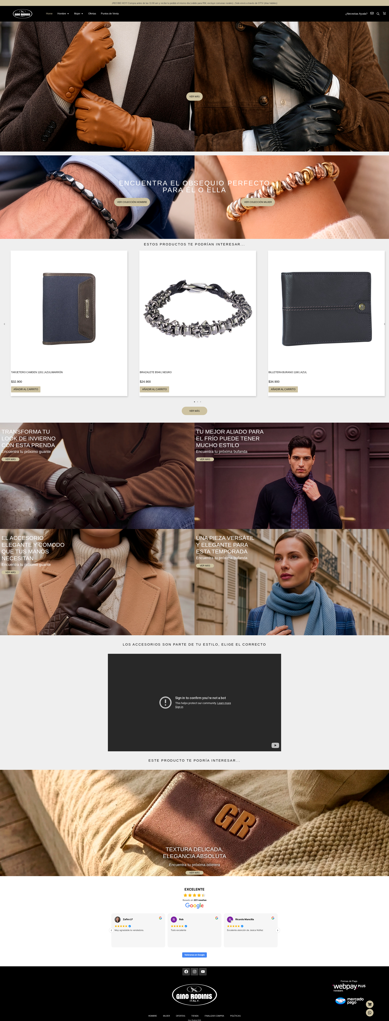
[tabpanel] (69, 323)
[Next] (277, 930)
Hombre (152, 1016)
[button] (4, 324)
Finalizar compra (214, 1016)
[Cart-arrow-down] (370, 1004)
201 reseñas (200, 900)
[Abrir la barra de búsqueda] (378, 13)
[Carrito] (384, 13)
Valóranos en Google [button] (194, 955)
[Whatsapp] (370, 1012)
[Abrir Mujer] (82, 13)
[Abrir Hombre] (68, 13)
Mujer (166, 1016)
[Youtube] (203, 971)
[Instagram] (194, 971)
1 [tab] (194, 401)
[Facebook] (186, 971)
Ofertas (180, 1016)
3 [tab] (200, 401)
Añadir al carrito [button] (26, 389)
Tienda (195, 1016)
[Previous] (111, 930)
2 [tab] (197, 401)
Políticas (235, 1016)
